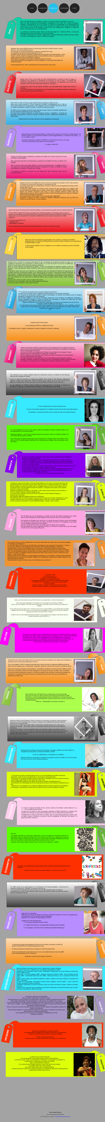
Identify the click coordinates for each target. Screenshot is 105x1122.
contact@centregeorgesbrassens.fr (62, 1116)
